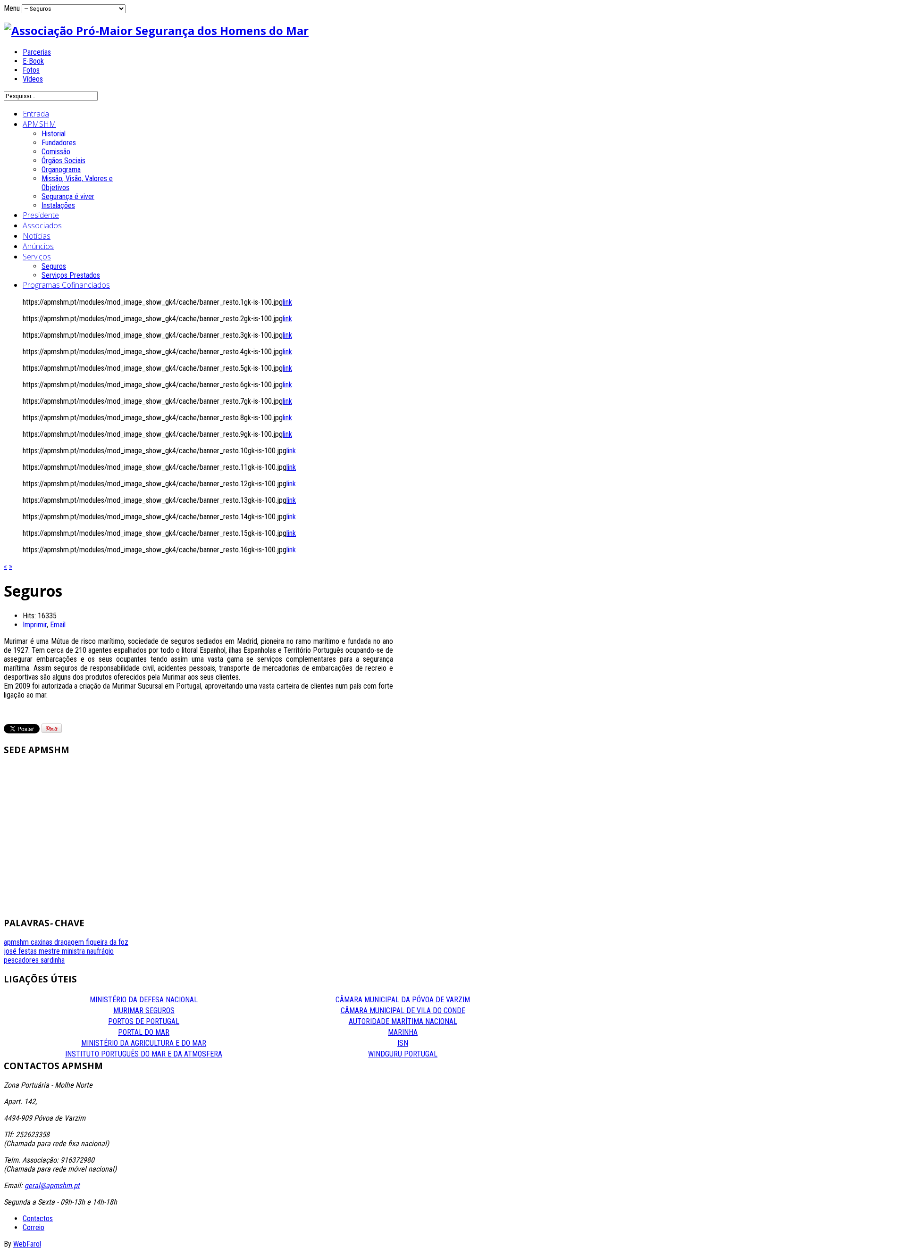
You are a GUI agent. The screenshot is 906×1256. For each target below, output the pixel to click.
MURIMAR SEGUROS (144, 1010)
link (287, 302)
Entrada (36, 113)
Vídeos (33, 79)
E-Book (33, 61)
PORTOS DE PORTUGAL (143, 1021)
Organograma (61, 169)
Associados (42, 225)
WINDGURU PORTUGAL (402, 1053)
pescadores (22, 960)
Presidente (41, 215)
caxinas (42, 942)
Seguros (54, 266)
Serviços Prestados (71, 275)
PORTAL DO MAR (143, 1032)
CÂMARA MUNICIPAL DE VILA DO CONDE (403, 1010)
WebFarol (27, 1243)
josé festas (21, 951)
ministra (74, 951)
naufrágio (100, 951)
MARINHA (403, 1032)
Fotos (31, 70)
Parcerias (37, 52)
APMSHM (39, 124)
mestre (50, 951)
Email (58, 624)
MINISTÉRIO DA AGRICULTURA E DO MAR (143, 1043)
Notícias (36, 236)
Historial (54, 133)
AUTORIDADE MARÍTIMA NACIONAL (403, 1021)
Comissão (56, 151)
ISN (402, 1043)
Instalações (58, 205)
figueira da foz (107, 942)
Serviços (37, 256)
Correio (33, 1227)
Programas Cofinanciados (66, 285)
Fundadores (59, 142)
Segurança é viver (68, 196)
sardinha (53, 960)
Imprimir (35, 624)
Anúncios (38, 246)
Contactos (38, 1218)
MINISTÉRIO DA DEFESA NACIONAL (144, 999)
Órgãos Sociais (63, 160)
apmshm (17, 942)
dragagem (70, 942)
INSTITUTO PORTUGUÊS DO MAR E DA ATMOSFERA (143, 1053)
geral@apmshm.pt (52, 1185)
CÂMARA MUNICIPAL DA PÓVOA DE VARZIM (403, 999)
